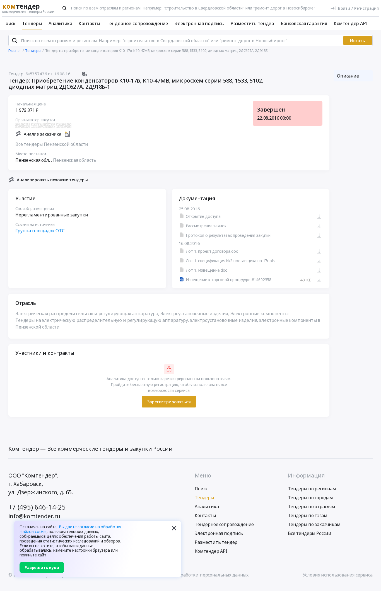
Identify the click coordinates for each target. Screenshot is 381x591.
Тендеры (32, 23)
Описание (348, 76)
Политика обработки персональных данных (201, 575)
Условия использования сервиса (338, 575)
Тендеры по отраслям (311, 506)
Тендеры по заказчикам (314, 524)
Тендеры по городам (310, 497)
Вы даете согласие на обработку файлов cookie (70, 529)
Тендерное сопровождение (137, 23)
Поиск (9, 23)
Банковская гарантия (304, 23)
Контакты (89, 23)
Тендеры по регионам (312, 489)
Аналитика (60, 23)
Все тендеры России (309, 533)
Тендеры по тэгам (307, 515)
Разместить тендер (252, 23)
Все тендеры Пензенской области (51, 144)
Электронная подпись (199, 23)
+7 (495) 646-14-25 (37, 507)
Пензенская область (74, 160)
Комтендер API (351, 23)
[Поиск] (64, 8)
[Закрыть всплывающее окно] (174, 528)
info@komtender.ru (34, 516)
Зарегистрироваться (169, 401)
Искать (357, 40)
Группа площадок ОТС (40, 231)
